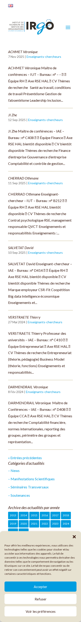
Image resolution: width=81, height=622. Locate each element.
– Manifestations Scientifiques (31, 479)
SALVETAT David (20, 247)
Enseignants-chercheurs (44, 56)
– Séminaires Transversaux (28, 487)
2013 (13, 515)
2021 (34, 523)
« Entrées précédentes (25, 458)
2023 (55, 523)
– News (14, 470)
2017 (55, 515)
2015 (34, 515)
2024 (66, 523)
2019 (13, 523)
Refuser (41, 599)
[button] (74, 536)
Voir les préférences (41, 611)
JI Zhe (12, 115)
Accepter (40, 587)
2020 (23, 523)
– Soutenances (19, 495)
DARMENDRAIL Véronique (28, 387)
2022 (45, 523)
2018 (66, 515)
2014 (23, 515)
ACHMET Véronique (23, 51)
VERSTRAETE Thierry (24, 317)
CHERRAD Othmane (23, 178)
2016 (45, 515)
